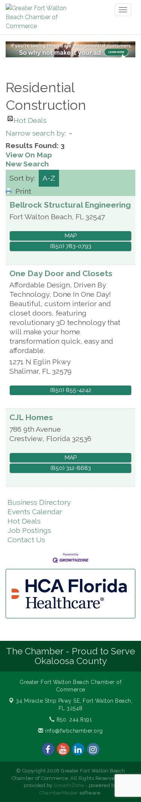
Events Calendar (35, 511)
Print (23, 191)
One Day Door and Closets (60, 273)
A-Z (48, 178)
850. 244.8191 (73, 720)
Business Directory (39, 502)
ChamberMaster (58, 793)
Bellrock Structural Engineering (70, 204)
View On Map (29, 155)
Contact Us (26, 540)
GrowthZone (69, 785)
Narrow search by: (36, 133)
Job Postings (29, 530)
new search (27, 164)
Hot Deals (30, 118)
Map (71, 235)
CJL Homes (31, 417)
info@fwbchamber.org (73, 731)
